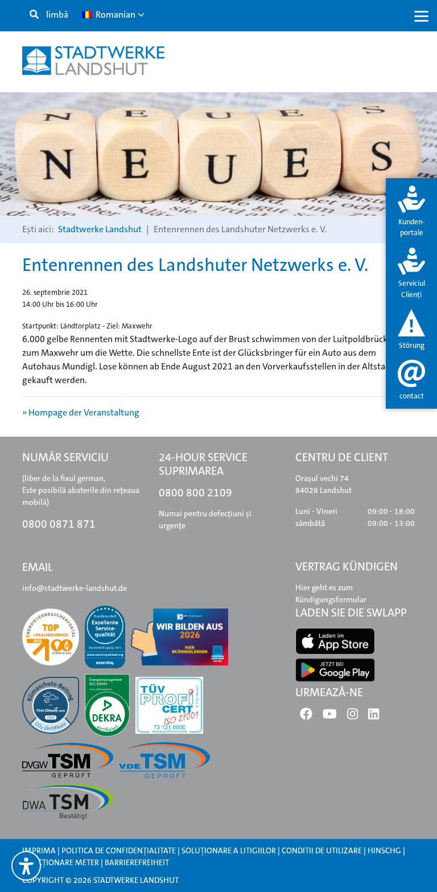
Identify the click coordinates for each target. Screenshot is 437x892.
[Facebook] (306, 716)
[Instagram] (352, 716)
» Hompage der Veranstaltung (80, 412)
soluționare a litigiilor (229, 850)
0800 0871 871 (59, 524)
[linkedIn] (374, 716)
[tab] (411, 212)
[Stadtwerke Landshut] (93, 60)
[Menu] (421, 15)
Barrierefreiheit (137, 862)
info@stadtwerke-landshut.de (74, 588)
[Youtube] (329, 716)
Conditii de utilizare (323, 850)
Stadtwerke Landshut (100, 229)
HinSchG (384, 850)
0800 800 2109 (195, 493)
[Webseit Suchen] (34, 15)
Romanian (114, 14)
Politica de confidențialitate (118, 850)
